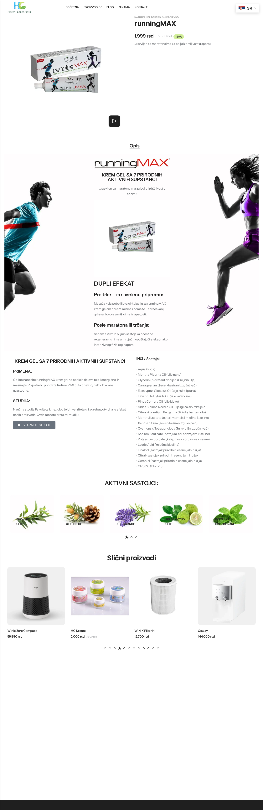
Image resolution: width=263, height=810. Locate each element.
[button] (127, 537)
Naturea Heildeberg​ (147, 17)
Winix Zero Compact (22, 631)
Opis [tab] (135, 146)
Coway (203, 631)
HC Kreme (78, 631)
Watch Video (114, 121)
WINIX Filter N (144, 631)
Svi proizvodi (170, 17)
